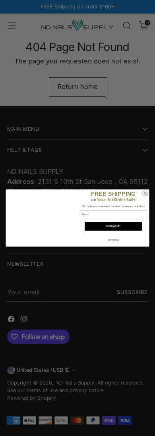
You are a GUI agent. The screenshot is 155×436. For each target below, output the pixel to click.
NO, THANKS (113, 240)
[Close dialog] (145, 193)
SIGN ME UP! (113, 226)
